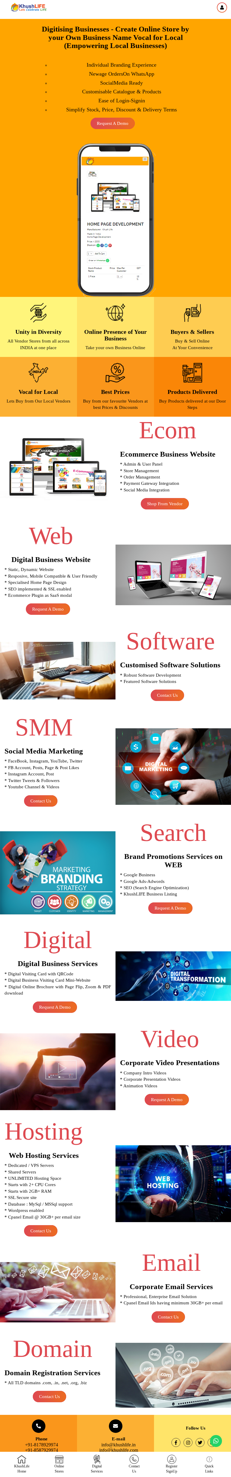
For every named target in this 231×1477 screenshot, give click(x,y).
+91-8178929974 (41, 1444)
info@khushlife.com (118, 1450)
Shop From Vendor (165, 503)
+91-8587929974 (41, 1450)
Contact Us (167, 695)
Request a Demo (112, 123)
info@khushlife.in (118, 1444)
